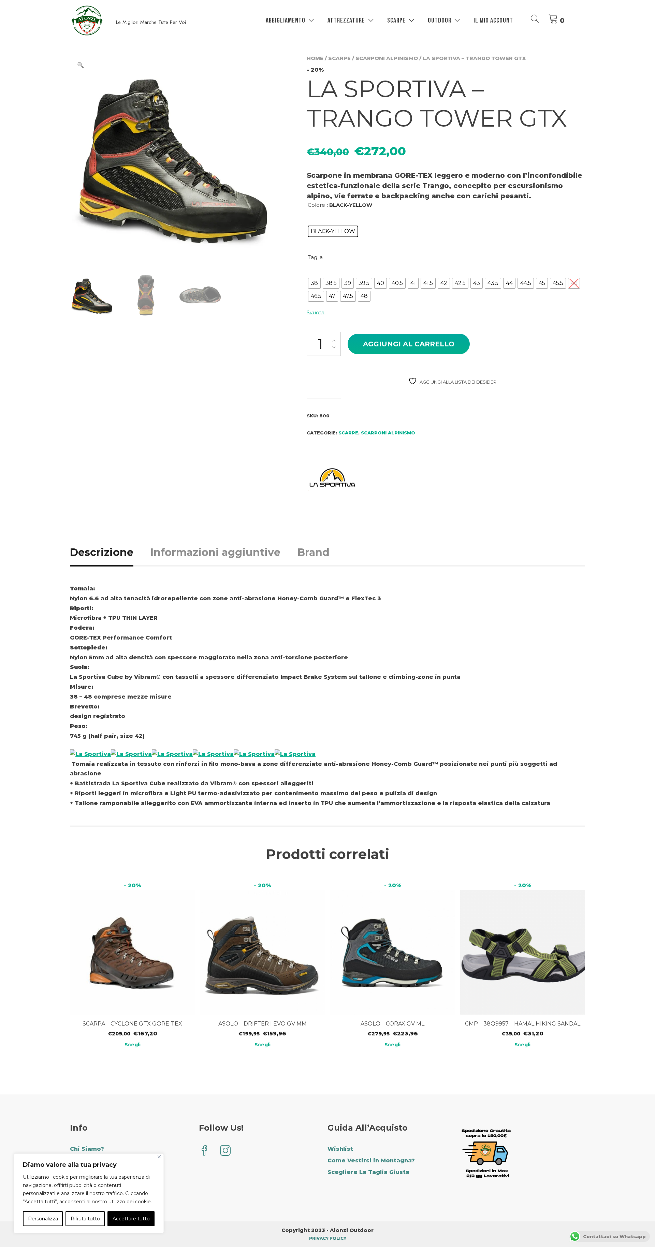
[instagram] (225, 1151)
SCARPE (396, 20)
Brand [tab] (313, 552)
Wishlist (340, 1149)
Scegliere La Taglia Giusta (368, 1172)
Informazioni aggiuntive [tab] (215, 552)
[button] (80, 65)
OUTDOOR (439, 20)
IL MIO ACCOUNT (493, 20)
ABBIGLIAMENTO (285, 20)
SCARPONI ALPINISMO (386, 58)
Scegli (133, 1045)
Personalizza (43, 1219)
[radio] (333, 231)
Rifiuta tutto (85, 1219)
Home (315, 58)
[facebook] (204, 1151)
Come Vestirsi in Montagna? (371, 1160)
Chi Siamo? (87, 1149)
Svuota (315, 312)
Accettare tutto (131, 1219)
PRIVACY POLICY (327, 1238)
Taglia (315, 257)
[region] (89, 1193)
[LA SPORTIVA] (332, 478)
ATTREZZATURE (346, 20)
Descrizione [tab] (101, 552)
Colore (316, 205)
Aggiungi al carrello (408, 344)
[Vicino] (159, 1156)
